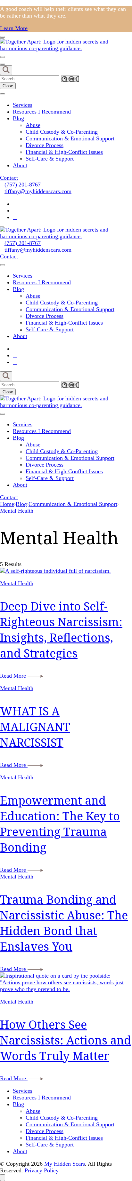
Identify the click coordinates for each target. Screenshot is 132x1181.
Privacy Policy (42, 1170)
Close (8, 85)
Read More (14, 676)
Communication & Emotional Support (70, 138)
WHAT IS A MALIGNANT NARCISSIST (35, 726)
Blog (18, 118)
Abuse (33, 125)
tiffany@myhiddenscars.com (37, 191)
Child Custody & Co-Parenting (62, 132)
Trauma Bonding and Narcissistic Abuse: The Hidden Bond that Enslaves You (64, 923)
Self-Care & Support (50, 158)
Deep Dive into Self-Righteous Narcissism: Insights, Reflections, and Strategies (61, 629)
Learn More (14, 28)
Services (22, 105)
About (20, 165)
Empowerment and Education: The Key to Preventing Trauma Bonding (60, 823)
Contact (9, 178)
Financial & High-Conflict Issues (64, 152)
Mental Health (16, 583)
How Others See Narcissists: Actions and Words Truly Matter (65, 1040)
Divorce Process (44, 145)
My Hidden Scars (64, 1164)
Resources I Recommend (42, 111)
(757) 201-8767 (22, 184)
